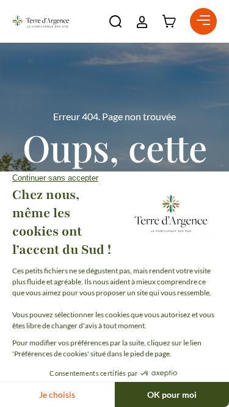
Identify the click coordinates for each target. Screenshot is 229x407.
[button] (115, 21)
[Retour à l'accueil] (40, 21)
